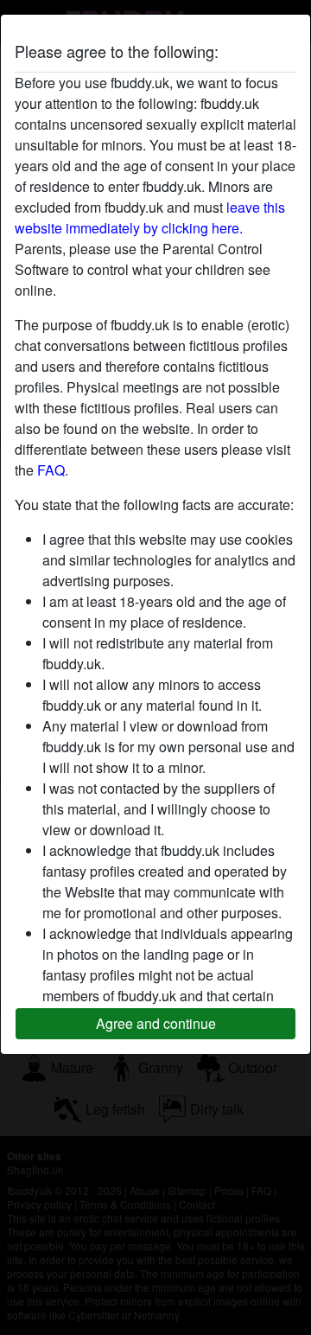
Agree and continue (156, 1023)
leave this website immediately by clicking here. (150, 217)
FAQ (51, 470)
